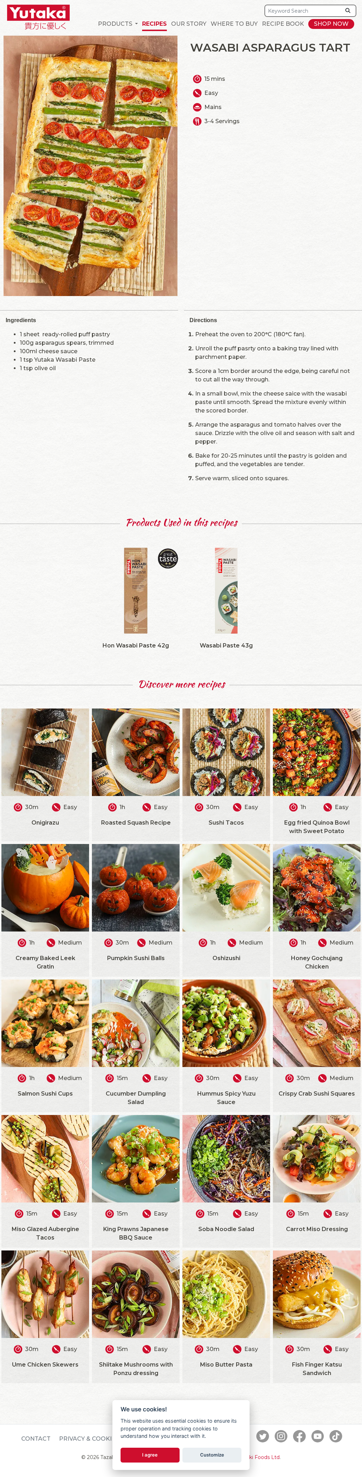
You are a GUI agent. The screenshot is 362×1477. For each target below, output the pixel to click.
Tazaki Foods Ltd (259, 1457)
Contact (36, 1438)
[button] (118, 24)
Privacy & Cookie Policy (99, 1438)
